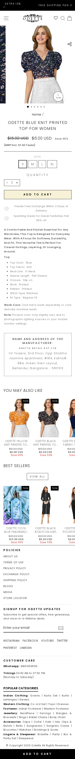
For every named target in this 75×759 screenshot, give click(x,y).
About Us (10, 556)
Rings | (23, 717)
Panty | (57, 734)
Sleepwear (26, 738)
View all (37, 476)
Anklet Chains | (39, 717)
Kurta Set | (52, 695)
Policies (12, 550)
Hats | (49, 722)
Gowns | (36, 695)
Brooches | (10, 730)
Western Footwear (56, 709)
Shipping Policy (15, 580)
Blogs (8, 586)
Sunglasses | (36, 726)
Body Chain (58, 717)
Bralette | (44, 734)
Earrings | (47, 713)
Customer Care (19, 660)
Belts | (20, 726)
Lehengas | (10, 699)
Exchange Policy (16, 574)
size (37, 156)
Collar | (39, 722)
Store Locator (15, 598)
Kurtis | (67, 695)
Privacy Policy (14, 568)
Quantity (38, 175)
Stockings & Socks (46, 730)
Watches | (26, 730)
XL (52, 164)
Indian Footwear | (31, 709)
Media (7, 592)
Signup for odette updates (32, 609)
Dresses (63, 704)
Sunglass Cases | (59, 726)
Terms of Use (13, 562)
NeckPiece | (29, 713)
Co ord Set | (39, 704)
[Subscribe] (60, 628)
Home (36, 114)
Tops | (52, 704)
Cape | (27, 722)
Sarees (24, 699)
